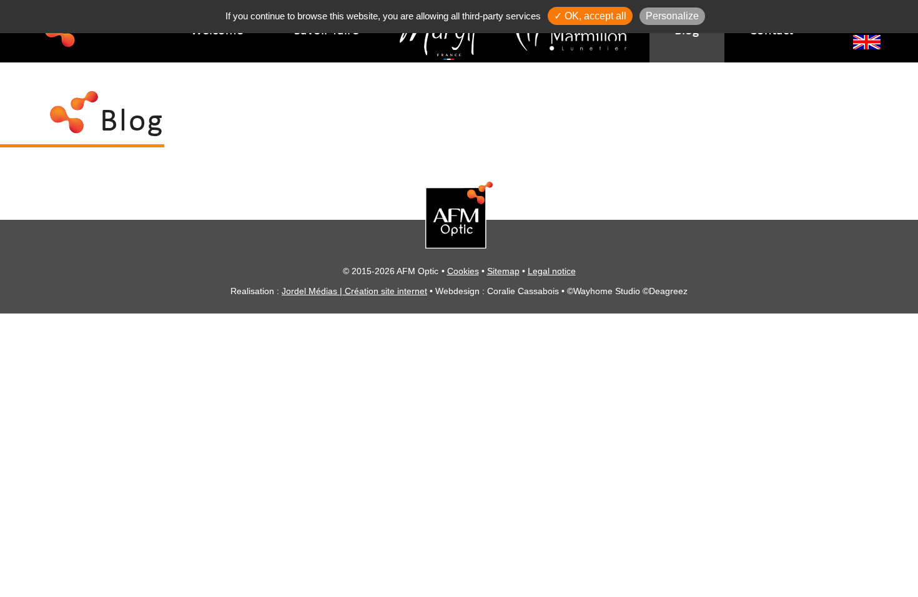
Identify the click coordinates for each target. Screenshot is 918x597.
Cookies (463, 271)
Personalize (672, 16)
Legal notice (552, 271)
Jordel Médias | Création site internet (354, 291)
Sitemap (503, 271)
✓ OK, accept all (590, 16)
